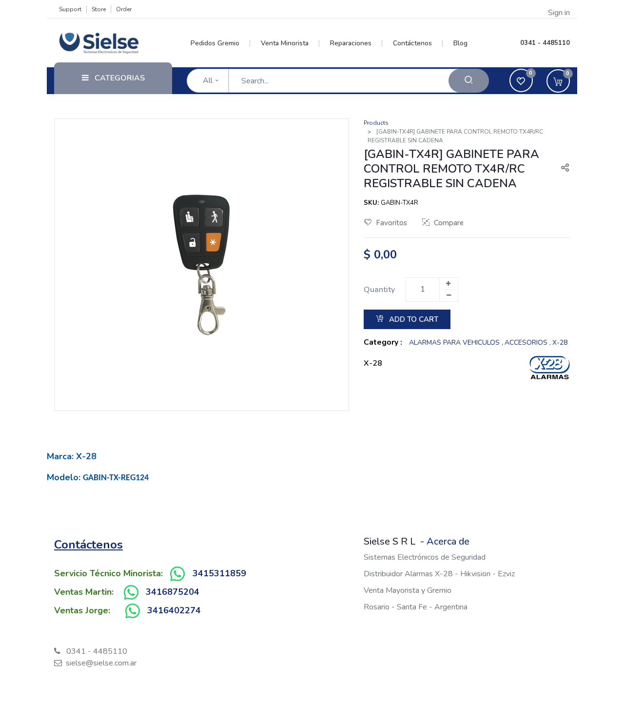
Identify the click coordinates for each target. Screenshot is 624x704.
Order (124, 9)
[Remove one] (449, 295)
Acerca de (448, 541)
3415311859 (219, 573)
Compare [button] (449, 223)
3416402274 (174, 610)
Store (99, 9)
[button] (561, 168)
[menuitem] (221, 43)
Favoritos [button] (391, 223)
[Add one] (448, 284)
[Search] (468, 81)
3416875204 (172, 592)
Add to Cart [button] (412, 319)
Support (70, 9)
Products (376, 123)
